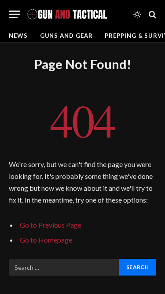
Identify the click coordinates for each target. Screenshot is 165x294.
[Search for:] (64, 267)
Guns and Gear (66, 35)
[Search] (151, 14)
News (18, 35)
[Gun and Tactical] (67, 14)
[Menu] (14, 14)
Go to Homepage (46, 240)
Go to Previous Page (50, 225)
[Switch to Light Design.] (137, 14)
